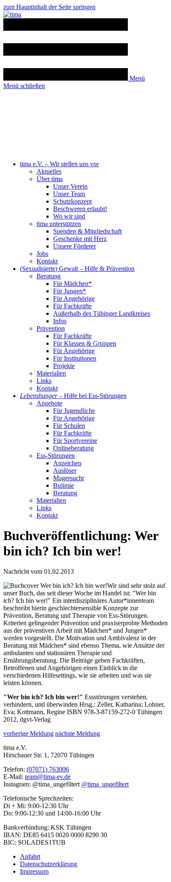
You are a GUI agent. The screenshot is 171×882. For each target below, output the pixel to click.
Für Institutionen (74, 358)
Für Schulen (69, 425)
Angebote (49, 403)
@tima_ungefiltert (105, 784)
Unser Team (69, 193)
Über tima (50, 178)
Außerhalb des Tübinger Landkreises (101, 313)
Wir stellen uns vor (59, 163)
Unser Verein (70, 186)
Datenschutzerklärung (48, 863)
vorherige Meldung (28, 733)
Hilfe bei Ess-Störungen (73, 395)
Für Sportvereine (75, 440)
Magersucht (68, 478)
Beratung (49, 276)
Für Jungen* (69, 291)
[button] (74, 78)
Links (44, 380)
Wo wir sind (69, 216)
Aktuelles (49, 171)
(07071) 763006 (48, 769)
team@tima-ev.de (48, 776)
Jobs (42, 253)
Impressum (34, 871)
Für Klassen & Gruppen (84, 343)
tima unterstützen (59, 223)
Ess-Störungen (56, 455)
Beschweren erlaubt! (80, 208)
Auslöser (64, 470)
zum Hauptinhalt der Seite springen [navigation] (49, 6)
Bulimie (63, 485)
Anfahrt (30, 856)
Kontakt (47, 261)
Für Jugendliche (74, 410)
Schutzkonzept (72, 201)
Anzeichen (67, 463)
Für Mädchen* (72, 283)
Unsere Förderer (74, 246)
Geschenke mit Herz (80, 238)
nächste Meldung (77, 733)
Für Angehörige (74, 298)
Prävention (51, 328)
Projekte (64, 365)
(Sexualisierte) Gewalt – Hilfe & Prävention (77, 268)
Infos (59, 320)
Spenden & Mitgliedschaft (87, 231)
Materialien (51, 373)
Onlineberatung (73, 448)
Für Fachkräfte (72, 306)
